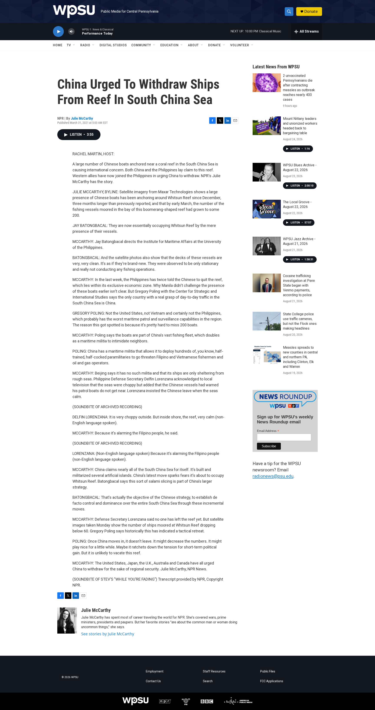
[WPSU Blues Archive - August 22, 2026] (267, 172)
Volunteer (239, 45)
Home (57, 45)
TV (69, 45)
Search (208, 681)
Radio (85, 45)
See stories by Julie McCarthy (107, 633)
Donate (311, 11)
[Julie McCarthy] (67, 621)
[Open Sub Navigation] (74, 45)
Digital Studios (113, 45)
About (193, 45)
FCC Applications (271, 681)
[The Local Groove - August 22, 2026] (267, 209)
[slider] (78, 31)
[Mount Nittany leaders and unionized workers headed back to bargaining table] (267, 125)
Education (169, 45)
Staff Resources (214, 671)
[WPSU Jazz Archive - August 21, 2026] (267, 246)
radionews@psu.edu (273, 476)
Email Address (268, 431)
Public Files (267, 671)
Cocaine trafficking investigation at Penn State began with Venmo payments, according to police (299, 285)
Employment (154, 671)
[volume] (71, 31)
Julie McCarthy (82, 118)
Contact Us (153, 681)
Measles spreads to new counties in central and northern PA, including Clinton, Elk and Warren (300, 357)
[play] (58, 31)
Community (141, 45)
